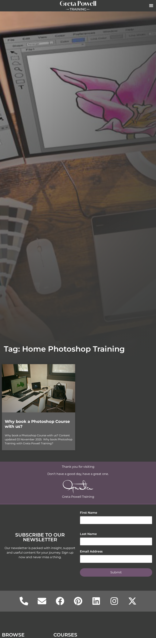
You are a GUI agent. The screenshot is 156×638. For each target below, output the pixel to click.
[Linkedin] (96, 601)
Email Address (91, 551)
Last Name (88, 534)
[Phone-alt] (23, 601)
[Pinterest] (78, 601)
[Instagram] (114, 601)
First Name (88, 512)
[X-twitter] (132, 601)
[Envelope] (41, 601)
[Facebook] (59, 601)
